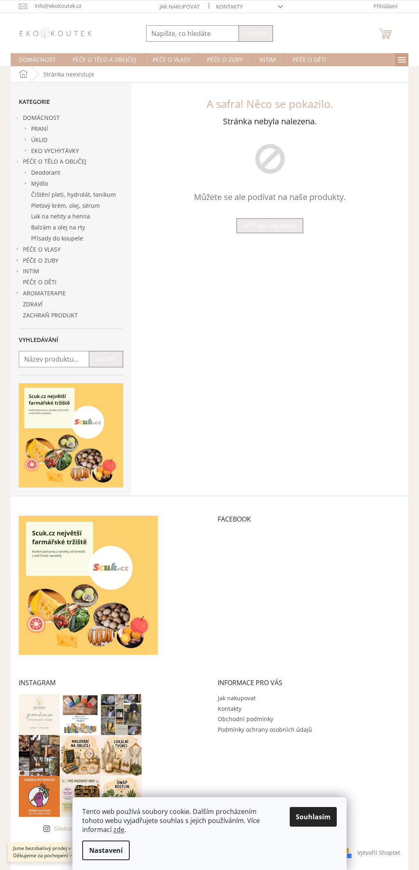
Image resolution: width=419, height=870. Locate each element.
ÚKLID (39, 140)
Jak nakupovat (180, 6)
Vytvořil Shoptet (378, 853)
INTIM (31, 271)
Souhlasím (313, 816)
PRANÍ (39, 129)
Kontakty (229, 6)
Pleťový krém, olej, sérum (65, 205)
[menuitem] (37, 59)
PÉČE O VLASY (42, 249)
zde (118, 829)
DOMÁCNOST (41, 117)
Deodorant (45, 172)
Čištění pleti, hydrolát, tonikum (73, 194)
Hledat (255, 33)
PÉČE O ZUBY (41, 260)
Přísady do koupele (57, 238)
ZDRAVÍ (33, 304)
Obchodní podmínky (245, 719)
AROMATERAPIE (44, 293)
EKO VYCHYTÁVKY (55, 151)
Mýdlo (39, 183)
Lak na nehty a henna (60, 216)
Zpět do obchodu (270, 225)
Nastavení (106, 850)
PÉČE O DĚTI (39, 282)
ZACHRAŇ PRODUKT (50, 315)
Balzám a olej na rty (58, 227)
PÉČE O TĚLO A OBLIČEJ (54, 161)
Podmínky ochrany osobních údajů (265, 729)
